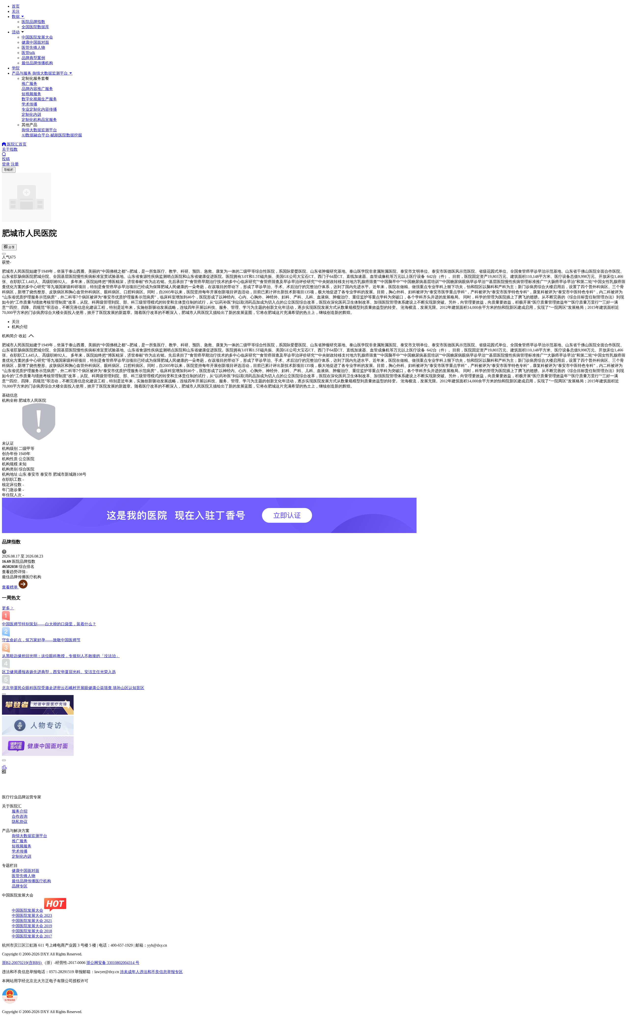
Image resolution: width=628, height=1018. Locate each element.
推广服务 (19, 841)
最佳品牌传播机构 (37, 63)
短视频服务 (21, 846)
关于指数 (10, 149)
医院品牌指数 (33, 22)
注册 (15, 164)
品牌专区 (19, 886)
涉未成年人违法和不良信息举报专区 (151, 972)
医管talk (28, 53)
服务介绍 (19, 811)
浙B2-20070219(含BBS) (22, 963)
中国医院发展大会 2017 (32, 936)
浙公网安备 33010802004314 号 (112, 963)
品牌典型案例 (33, 58)
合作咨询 (19, 816)
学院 (16, 68)
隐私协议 (19, 821)
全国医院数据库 (35, 27)
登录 (6, 164)
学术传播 (19, 851)
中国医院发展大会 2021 (32, 921)
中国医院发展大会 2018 (32, 931)
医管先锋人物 (33, 47)
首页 (16, 6)
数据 (16, 16)
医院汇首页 (16, 144)
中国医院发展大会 (37, 37)
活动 (16, 32)
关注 (16, 11)
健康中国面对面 (35, 42)
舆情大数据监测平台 (29, 836)
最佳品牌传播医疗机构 (31, 881)
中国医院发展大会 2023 (32, 915)
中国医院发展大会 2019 (32, 926)
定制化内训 (21, 856)
